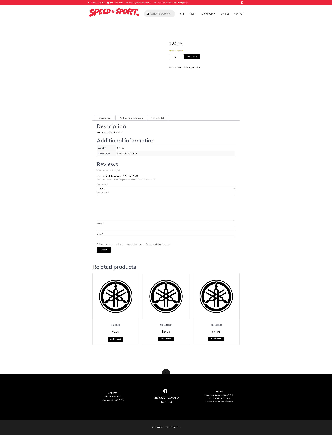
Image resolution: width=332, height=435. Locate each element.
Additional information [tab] (131, 118)
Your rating (102, 184)
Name (100, 223)
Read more (166, 338)
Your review (103, 192)
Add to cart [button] (115, 339)
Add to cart (192, 57)
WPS (197, 67)
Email (100, 233)
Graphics (224, 14)
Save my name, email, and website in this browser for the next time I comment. (135, 244)
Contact (238, 14)
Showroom (207, 14)
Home (181, 14)
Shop (191, 14)
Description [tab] (105, 118)
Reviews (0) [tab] (158, 118)
